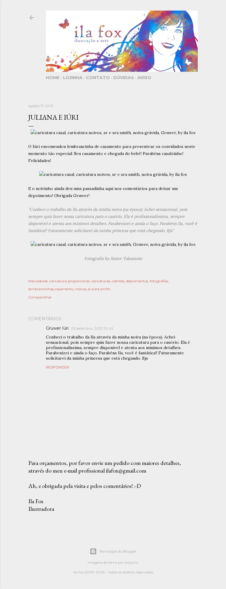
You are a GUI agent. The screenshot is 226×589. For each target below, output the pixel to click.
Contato (98, 77)
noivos (80, 289)
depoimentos (137, 281)
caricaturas (100, 281)
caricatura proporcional (69, 281)
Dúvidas (123, 77)
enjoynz (131, 562)
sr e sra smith (99, 289)
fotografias (159, 281)
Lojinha (72, 77)
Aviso (144, 77)
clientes (118, 281)
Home (52, 77)
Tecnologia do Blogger (118, 551)
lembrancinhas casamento (51, 289)
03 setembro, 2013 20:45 (92, 328)
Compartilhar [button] (40, 297)
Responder (57, 367)
